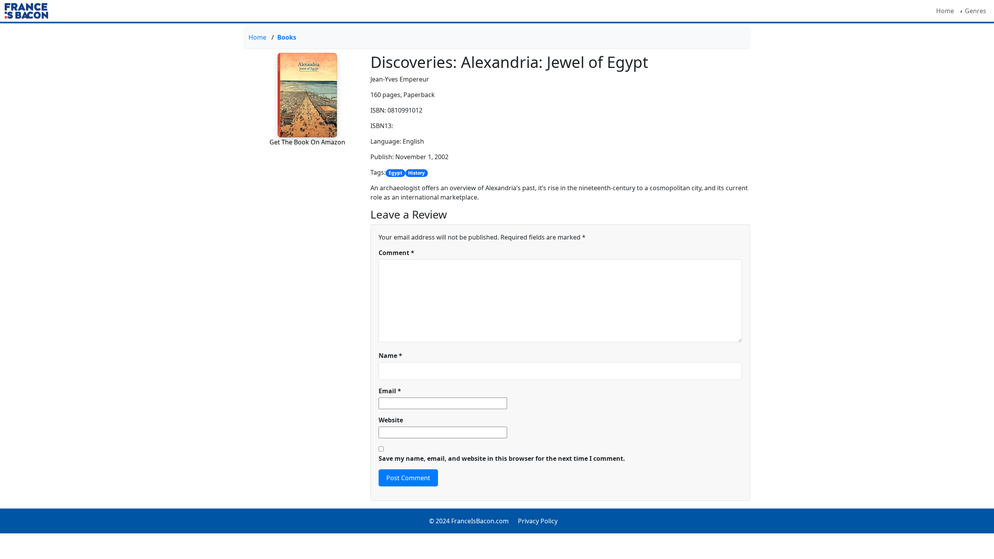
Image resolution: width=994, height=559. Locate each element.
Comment (396, 252)
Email (390, 391)
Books (286, 37)
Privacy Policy (538, 521)
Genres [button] (974, 11)
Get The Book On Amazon (307, 142)
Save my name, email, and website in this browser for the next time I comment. (502, 458)
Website (391, 420)
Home (945, 11)
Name (390, 355)
